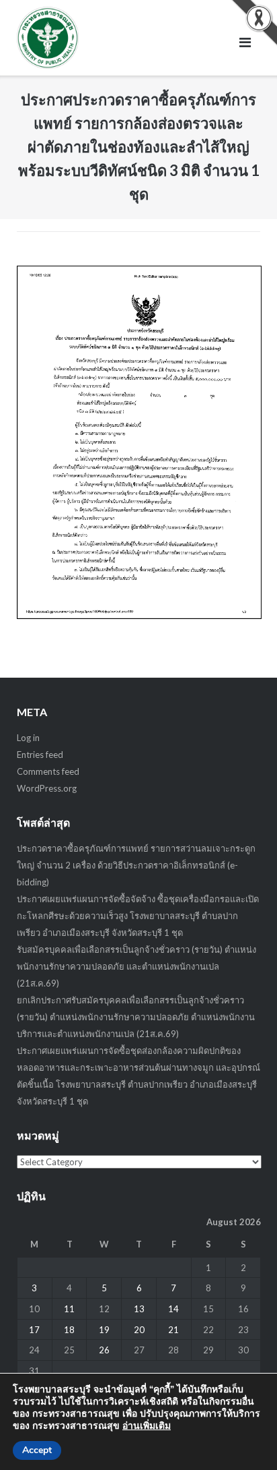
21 (173, 1329)
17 (34, 1329)
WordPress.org (47, 788)
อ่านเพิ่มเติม (146, 1425)
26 (104, 1350)
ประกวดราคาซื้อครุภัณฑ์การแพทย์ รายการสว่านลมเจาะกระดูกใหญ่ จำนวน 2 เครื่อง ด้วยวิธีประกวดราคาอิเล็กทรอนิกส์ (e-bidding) (136, 865)
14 (173, 1308)
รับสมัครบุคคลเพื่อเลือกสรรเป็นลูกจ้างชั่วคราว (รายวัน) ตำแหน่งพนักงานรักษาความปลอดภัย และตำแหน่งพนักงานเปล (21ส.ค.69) (136, 966)
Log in (28, 737)
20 (139, 1329)
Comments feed (48, 771)
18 (69, 1329)
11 (69, 1308)
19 (104, 1329)
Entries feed (40, 754)
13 (139, 1308)
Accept (37, 1450)
